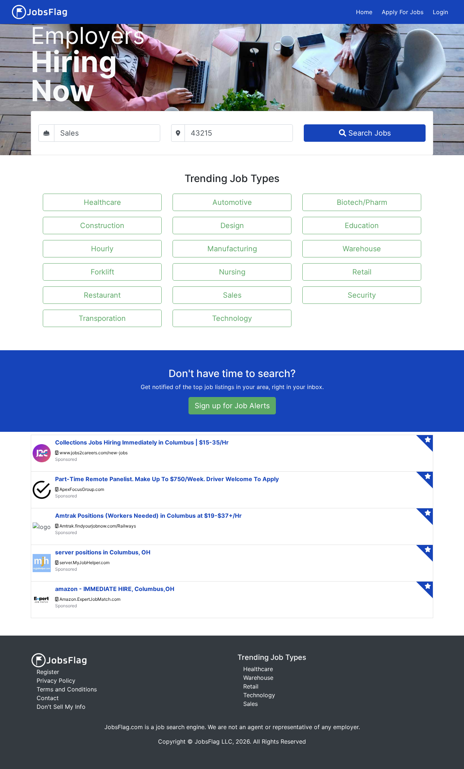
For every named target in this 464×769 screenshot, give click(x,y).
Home (364, 12)
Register (48, 671)
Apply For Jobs (402, 12)
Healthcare (102, 202)
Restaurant (102, 295)
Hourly (102, 248)
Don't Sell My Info (61, 706)
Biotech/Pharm (362, 202)
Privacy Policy (56, 680)
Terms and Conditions (67, 689)
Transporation (102, 318)
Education (362, 225)
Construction (102, 225)
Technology (232, 318)
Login (440, 12)
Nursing (232, 272)
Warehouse (362, 248)
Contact (48, 698)
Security (362, 295)
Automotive (232, 202)
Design (232, 225)
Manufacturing (232, 248)
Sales (232, 295)
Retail (362, 272)
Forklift (102, 272)
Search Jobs (368, 133)
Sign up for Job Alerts (232, 405)
